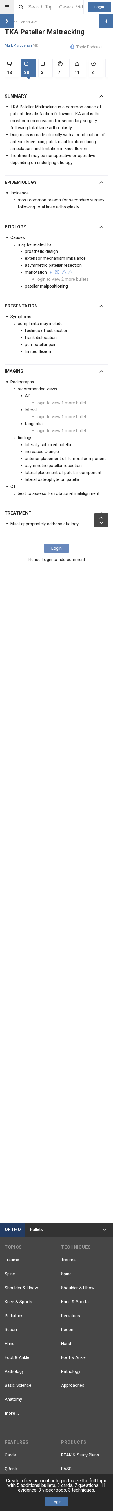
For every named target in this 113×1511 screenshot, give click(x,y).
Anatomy (13, 1399)
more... (12, 1413)
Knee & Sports (18, 1301)
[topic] (50, 272)
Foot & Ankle (17, 1357)
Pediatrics (14, 1315)
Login (99, 7)
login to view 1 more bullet (61, 402)
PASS (66, 1469)
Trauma (12, 1260)
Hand (9, 1343)
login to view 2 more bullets (63, 279)
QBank (11, 1469)
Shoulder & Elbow (21, 1287)
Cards (10, 1455)
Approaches (72, 1385)
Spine (10, 1273)
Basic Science (18, 1385)
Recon (11, 1329)
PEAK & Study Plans (80, 1455)
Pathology (14, 1371)
